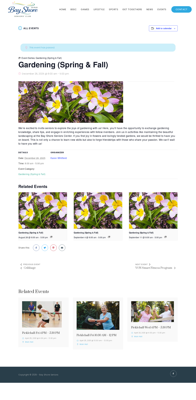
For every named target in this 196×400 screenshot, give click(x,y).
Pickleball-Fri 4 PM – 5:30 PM (41, 333)
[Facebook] (173, 373)
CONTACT (182, 9)
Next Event (141, 264)
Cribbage (29, 268)
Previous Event (31, 264)
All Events (31, 28)
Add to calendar (164, 28)
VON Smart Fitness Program (154, 268)
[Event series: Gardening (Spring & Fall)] (51, 237)
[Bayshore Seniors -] (22, 9)
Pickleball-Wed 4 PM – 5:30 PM (151, 327)
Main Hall (29, 342)
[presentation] (43, 210)
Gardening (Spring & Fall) (31, 174)
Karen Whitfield (59, 158)
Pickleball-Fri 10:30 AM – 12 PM (96, 335)
